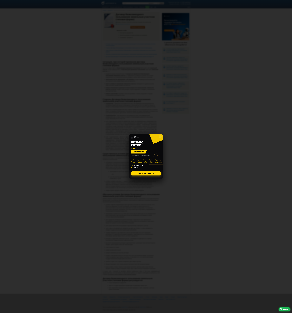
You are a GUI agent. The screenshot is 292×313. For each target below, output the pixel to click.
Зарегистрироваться (145, 173)
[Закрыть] (288, 278)
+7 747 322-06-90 (283, 296)
